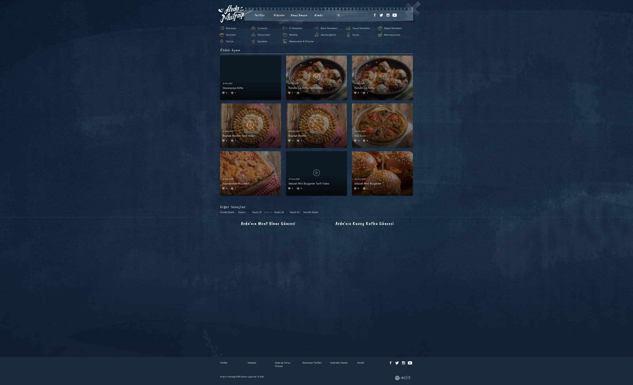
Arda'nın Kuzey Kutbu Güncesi (365, 223)
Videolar (279, 15)
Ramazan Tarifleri (312, 362)
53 (294, 212)
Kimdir (319, 15)
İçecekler (262, 41)
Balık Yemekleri (329, 28)
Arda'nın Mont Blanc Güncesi (268, 223)
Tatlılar (230, 41)
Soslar (356, 34)
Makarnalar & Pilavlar (301, 41)
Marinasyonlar (392, 34)
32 (256, 212)
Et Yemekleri (296, 28)
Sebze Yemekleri (393, 28)
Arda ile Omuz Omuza (282, 364)
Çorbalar (262, 28)
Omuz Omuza (299, 15)
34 (279, 212)
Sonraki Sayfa (310, 212)
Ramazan (231, 28)
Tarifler (260, 15)
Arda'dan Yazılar (339, 362)
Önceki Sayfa (227, 212)
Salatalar (231, 34)
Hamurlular (263, 34)
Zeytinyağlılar (328, 34)
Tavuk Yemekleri (361, 28)
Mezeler (293, 34)
